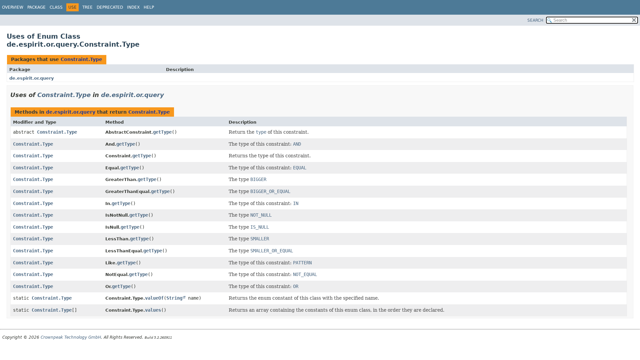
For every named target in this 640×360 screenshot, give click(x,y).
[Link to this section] (168, 94)
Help (149, 7)
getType (162, 132)
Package (36, 7)
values (153, 310)
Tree (87, 7)
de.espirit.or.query (31, 78)
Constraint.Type (81, 59)
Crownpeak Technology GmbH (71, 337)
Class (56, 7)
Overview (12, 7)
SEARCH (535, 20)
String (174, 298)
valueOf (154, 298)
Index (133, 7)
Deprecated (110, 7)
